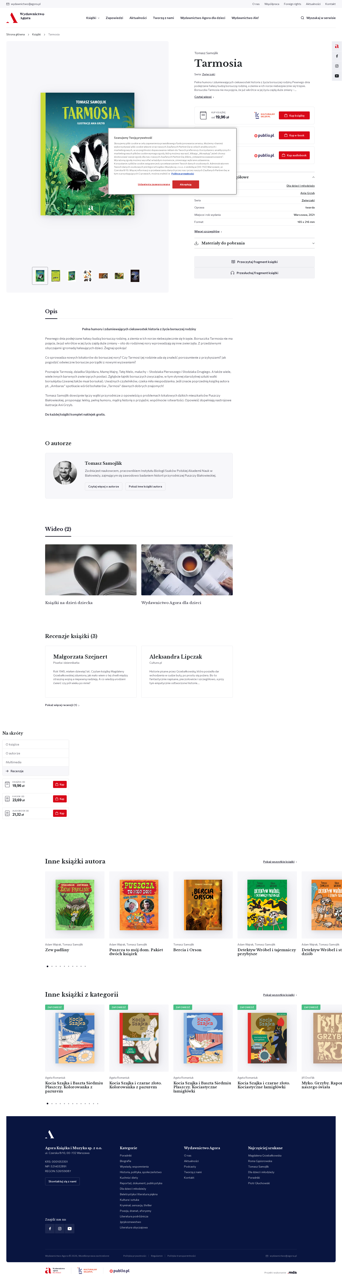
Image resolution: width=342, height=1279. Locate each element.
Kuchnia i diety (129, 1177)
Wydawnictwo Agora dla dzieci (202, 18)
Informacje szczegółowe (225, 177)
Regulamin (157, 1255)
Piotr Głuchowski (259, 1183)
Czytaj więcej (203, 96)
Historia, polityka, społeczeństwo (141, 1172)
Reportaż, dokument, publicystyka (141, 1183)
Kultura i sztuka (129, 1199)
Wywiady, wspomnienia (134, 1166)
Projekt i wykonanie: (275, 1272)
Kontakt (330, 4)
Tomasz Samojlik (206, 53)
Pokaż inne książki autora (145, 486)
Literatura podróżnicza (134, 1216)
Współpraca (271, 4)
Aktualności (313, 4)
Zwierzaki (208, 74)
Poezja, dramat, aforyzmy (135, 1210)
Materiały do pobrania (223, 243)
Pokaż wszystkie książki (278, 861)
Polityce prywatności (182, 173)
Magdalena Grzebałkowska (264, 1155)
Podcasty (190, 1166)
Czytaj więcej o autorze (103, 486)
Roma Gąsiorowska (260, 1161)
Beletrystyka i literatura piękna (139, 1194)
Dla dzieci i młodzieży (301, 185)
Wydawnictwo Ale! (245, 18)
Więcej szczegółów (206, 231)
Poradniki (126, 1155)
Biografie (125, 1161)
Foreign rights (292, 4)
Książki (91, 18)
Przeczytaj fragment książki (257, 262)
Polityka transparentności (181, 1255)
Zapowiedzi (114, 18)
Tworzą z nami (163, 18)
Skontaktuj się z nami (62, 1181)
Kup (62, 784)
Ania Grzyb (307, 193)
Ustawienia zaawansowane (154, 184)
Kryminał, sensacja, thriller (136, 1205)
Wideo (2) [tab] (58, 529)
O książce (12, 744)
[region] (172, 161)
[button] (62, 705)
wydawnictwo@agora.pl (26, 4)
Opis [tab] (51, 311)
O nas (256, 4)
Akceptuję (186, 184)
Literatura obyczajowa (134, 1227)
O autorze (13, 753)
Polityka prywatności (134, 1255)
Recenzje (17, 771)
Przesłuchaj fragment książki (257, 273)
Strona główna (15, 34)
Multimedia (13, 762)
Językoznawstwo (130, 1221)
